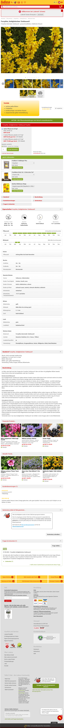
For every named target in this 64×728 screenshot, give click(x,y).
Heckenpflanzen (23, 18)
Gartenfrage (21, 692)
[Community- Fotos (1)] (32, 94)
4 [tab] (31, 77)
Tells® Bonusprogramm (10, 681)
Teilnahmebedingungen (18, 526)
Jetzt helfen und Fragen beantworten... (14, 719)
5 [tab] (33, 77)
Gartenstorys (8, 687)
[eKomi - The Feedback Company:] (40, 637)
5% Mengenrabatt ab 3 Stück (11, 636)
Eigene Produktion (8, 640)
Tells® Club (7, 678)
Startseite (3, 18)
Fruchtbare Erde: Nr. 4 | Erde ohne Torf (22, 172)
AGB (35, 653)
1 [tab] (25, 77)
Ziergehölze (16, 18)
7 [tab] (36, 77)
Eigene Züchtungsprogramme (11, 638)
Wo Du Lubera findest (9, 659)
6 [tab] (35, 77)
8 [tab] (38, 77)
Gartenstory (21, 690)
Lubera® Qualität (8, 634)
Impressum (36, 649)
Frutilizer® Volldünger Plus (19, 160)
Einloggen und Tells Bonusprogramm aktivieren (46, 686)
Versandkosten (37, 153)
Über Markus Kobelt (9, 655)
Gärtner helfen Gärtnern (10, 683)
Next (61, 83)
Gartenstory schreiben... (54, 534)
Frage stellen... (56, 546)
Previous (3, 83)
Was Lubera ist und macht (10, 657)
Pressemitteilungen (9, 661)
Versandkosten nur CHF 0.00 (41, 623)
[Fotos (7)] (24, 94)
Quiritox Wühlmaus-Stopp (19, 184)
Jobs (5, 663)
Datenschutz (37, 651)
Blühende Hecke (31, 18)
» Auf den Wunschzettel (7, 153)
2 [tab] (27, 77)
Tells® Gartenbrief (9, 689)
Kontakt (6, 665)
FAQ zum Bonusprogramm (27, 524)
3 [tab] (29, 77)
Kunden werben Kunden (10, 685)
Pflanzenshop (9, 18)
